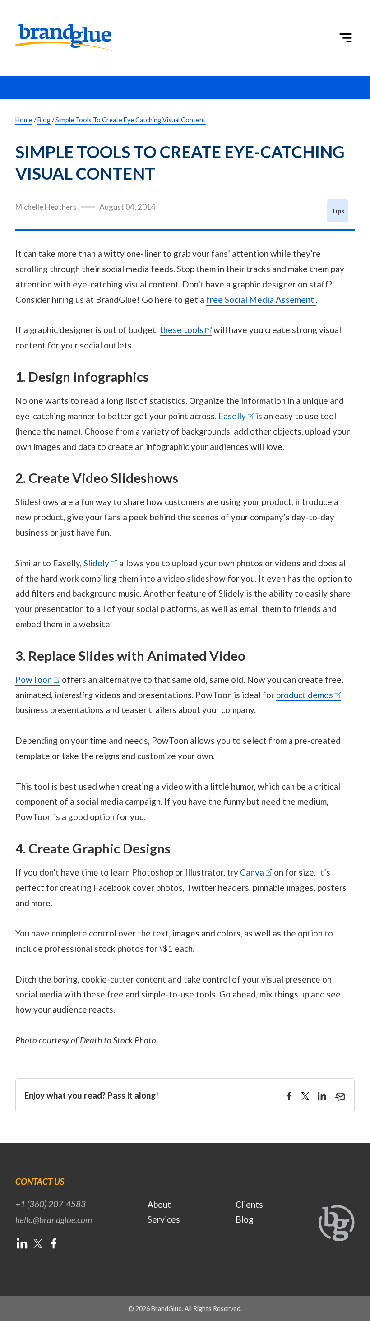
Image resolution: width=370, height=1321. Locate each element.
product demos (304, 695)
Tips (337, 211)
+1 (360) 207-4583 (50, 1204)
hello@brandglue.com (53, 1219)
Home (23, 120)
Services (164, 1219)
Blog (44, 120)
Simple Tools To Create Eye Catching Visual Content (131, 120)
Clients (249, 1204)
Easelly (232, 416)
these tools (182, 329)
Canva (252, 872)
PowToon (33, 679)
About (159, 1204)
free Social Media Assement (260, 299)
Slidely (96, 563)
